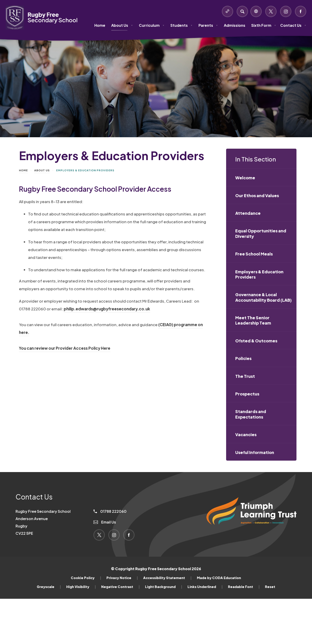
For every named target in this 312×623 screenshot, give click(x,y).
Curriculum (151, 25)
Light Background (163, 587)
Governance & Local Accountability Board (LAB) (263, 297)
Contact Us (293, 25)
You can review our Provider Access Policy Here (64, 349)
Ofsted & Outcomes (256, 340)
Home (99, 25)
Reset (270, 587)
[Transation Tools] (256, 11)
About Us (122, 25)
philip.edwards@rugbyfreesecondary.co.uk (107, 308)
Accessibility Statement (167, 578)
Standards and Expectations (250, 414)
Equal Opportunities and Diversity (260, 233)
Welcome (245, 177)
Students (181, 25)
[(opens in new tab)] (251, 532)
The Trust (245, 376)
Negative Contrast (120, 587)
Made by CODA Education (219, 578)
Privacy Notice (122, 578)
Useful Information (254, 452)
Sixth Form (263, 25)
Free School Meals (254, 253)
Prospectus (247, 393)
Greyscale (49, 587)
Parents (208, 25)
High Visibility (81, 587)
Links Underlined (205, 587)
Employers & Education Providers (259, 274)
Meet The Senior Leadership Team (253, 320)
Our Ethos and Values (257, 195)
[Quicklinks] (227, 11)
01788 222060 (113, 511)
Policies (243, 358)
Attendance (248, 213)
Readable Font (244, 587)
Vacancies (245, 434)
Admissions (234, 25)
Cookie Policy (86, 578)
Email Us (108, 522)
